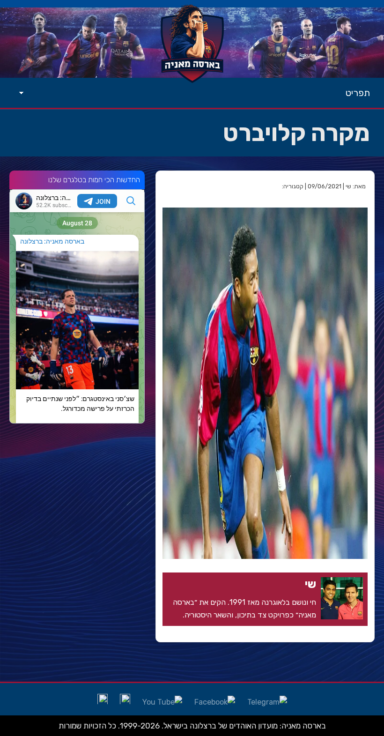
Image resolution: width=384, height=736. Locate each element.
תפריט (358, 92)
